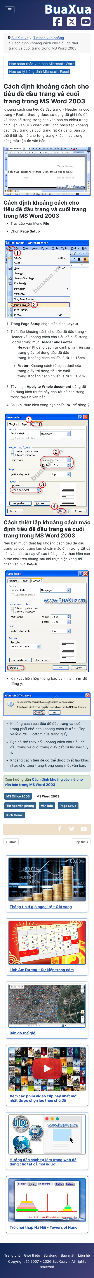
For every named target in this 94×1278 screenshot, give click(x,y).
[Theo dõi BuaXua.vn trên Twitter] (71, 22)
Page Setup (68, 806)
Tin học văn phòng (20, 806)
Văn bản (47, 806)
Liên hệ (84, 1255)
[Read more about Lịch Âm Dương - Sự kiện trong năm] (47, 942)
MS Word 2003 (48, 796)
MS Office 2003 (18, 796)
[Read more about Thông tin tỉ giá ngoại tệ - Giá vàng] (47, 879)
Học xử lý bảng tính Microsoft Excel (39, 71)
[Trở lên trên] (86, 1270)
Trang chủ (12, 1255)
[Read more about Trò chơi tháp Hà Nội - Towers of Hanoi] (47, 1200)
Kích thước (14, 815)
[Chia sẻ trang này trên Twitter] (71, 829)
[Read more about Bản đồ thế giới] (47, 1005)
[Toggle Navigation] (9, 10)
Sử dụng (50, 1255)
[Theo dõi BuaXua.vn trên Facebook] (57, 22)
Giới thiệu (32, 1255)
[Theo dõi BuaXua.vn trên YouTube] (85, 22)
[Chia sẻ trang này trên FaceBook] (59, 829)
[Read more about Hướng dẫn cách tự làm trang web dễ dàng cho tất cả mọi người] (47, 1134)
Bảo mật (68, 1255)
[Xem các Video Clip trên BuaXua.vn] (83, 829)
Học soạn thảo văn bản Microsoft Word (42, 64)
